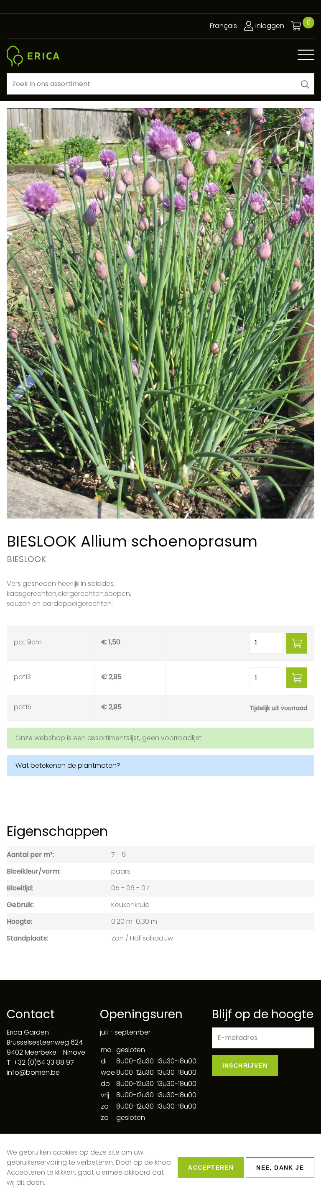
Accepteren (211, 1167)
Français (223, 26)
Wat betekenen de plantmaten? (67, 765)
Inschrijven (245, 1065)
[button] (305, 84)
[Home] (33, 56)
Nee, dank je (280, 1167)
